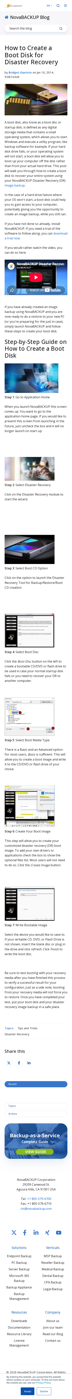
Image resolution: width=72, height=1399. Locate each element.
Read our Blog (53, 1334)
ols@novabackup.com (36, 1209)
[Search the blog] (61, 28)
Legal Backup (53, 1289)
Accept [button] (27, 1391)
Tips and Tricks (27, 1028)
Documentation (19, 1327)
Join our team (53, 1327)
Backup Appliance (19, 1287)
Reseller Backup (52, 1263)
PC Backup (19, 1263)
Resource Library (19, 1334)
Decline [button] (44, 1391)
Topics (12, 1106)
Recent (12, 1084)
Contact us (52, 1340)
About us (52, 1321)
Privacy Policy (43, 1382)
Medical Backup (53, 1269)
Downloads (19, 1321)
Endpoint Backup (19, 1256)
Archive (12, 1113)
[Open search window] (58, 6)
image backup (15, 185)
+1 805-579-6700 (39, 1199)
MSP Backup (53, 1256)
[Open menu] (65, 6)
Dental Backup (52, 1276)
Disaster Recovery (17, 1034)
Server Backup (19, 1269)
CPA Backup (52, 1282)
